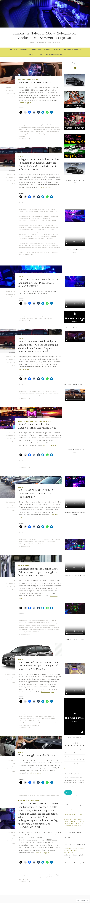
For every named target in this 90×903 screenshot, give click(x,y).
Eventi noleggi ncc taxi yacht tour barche (10, 93)
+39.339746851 (68, 853)
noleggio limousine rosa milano (51, 129)
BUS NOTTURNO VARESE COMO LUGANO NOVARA (38, 211)
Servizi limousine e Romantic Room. (67, 50)
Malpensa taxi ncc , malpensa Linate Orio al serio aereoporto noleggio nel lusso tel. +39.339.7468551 (38, 572)
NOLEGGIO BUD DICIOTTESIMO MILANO (30, 218)
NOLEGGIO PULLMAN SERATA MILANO (48, 241)
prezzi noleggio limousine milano (50, 131)
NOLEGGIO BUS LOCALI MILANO (28, 232)
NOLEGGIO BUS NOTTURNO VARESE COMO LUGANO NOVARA (36, 238)
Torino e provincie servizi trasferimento (34, 396)
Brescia (54, 539)
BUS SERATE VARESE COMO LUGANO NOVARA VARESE (44, 214)
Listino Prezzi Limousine (40, 50)
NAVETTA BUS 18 (35, 216)
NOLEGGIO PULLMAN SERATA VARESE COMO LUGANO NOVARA (37, 243)
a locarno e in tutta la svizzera (40, 875)
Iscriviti (68, 792)
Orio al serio (22, 632)
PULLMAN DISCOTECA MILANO (28, 245)
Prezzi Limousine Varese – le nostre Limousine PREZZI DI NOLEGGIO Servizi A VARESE (38, 283)
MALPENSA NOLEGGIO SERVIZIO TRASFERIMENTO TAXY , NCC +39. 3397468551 (36, 494)
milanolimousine (38, 129)
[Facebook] (74, 68)
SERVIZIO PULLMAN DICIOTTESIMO (37, 250)
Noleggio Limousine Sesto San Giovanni (29, 131)
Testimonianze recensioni (55, 54)
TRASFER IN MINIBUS (32, 632)
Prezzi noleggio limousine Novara (36, 755)
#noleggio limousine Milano (28, 79)
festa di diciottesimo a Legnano (73, 814)
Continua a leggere (25, 103)
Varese (44, 544)
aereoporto (35, 714)
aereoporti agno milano (38, 391)
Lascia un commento (24, 138)
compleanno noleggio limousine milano (42, 125)
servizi (20, 156)
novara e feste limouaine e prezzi (41, 795)
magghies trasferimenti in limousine (31, 421)
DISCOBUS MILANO (24, 216)
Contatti (31, 54)
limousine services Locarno (28, 800)
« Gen (66, 768)
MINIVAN (31, 627)
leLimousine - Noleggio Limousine (41, 316)
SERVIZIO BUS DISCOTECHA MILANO (48, 245)
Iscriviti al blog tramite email (74, 774)
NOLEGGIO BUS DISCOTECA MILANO (41, 223)
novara (48, 541)
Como (35, 541)
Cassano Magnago (28, 541)
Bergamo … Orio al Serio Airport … (41, 539)
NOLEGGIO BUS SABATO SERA (27, 241)
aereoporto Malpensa (38, 620)
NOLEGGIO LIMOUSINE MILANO (36, 82)
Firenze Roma (41, 541)
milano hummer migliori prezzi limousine (38, 127)
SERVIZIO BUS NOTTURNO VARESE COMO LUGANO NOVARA (36, 248)
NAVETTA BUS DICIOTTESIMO (50, 216)
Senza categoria (24, 566)
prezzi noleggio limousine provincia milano (30, 134)
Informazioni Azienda (18, 50)
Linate (26, 627)
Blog (40, 54)
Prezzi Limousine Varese (45, 318)
